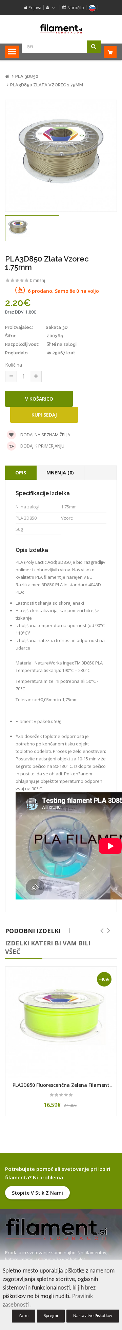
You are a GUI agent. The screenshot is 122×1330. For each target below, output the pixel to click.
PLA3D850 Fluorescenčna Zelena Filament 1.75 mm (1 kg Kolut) (61, 1088)
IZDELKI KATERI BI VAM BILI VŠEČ (47, 947)
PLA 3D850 (26, 76)
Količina (13, 364)
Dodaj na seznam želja (44, 435)
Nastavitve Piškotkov (92, 1315)
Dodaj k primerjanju (41, 446)
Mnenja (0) (60, 472)
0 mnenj (37, 280)
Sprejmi (51, 1315)
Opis (20, 472)
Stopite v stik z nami (37, 1193)
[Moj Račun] (49, 7)
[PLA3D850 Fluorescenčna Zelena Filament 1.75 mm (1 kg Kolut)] (61, 1022)
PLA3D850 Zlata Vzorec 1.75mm (46, 84)
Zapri (23, 1315)
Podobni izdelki (33, 931)
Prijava (34, 8)
